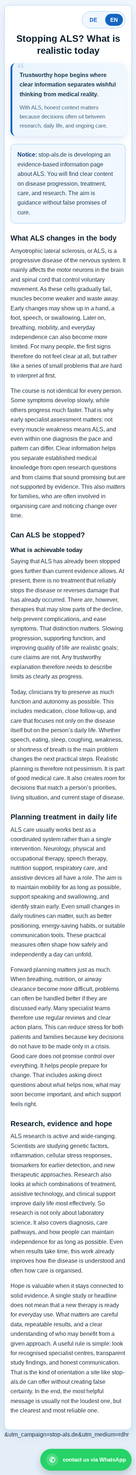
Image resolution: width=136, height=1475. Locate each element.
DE (93, 20)
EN (114, 20)
